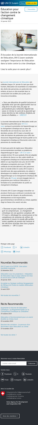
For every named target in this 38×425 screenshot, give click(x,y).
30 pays (14, 178)
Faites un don (31, 3)
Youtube (29, 374)
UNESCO (23, 115)
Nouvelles (31, 9)
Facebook (8, 374)
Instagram (17, 380)
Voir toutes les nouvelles (10, 295)
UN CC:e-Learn (25, 153)
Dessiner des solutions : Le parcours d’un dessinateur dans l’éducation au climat (15, 325)
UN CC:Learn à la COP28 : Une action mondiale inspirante (14, 267)
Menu (22, 3)
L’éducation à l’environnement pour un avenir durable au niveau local (17, 318)
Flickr (7, 380)
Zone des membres (9, 416)
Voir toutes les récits (8, 335)
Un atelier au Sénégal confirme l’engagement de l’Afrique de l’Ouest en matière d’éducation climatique (17, 285)
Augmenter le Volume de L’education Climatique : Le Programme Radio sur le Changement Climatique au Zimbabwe (15, 309)
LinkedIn (30, 380)
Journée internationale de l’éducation (16, 82)
